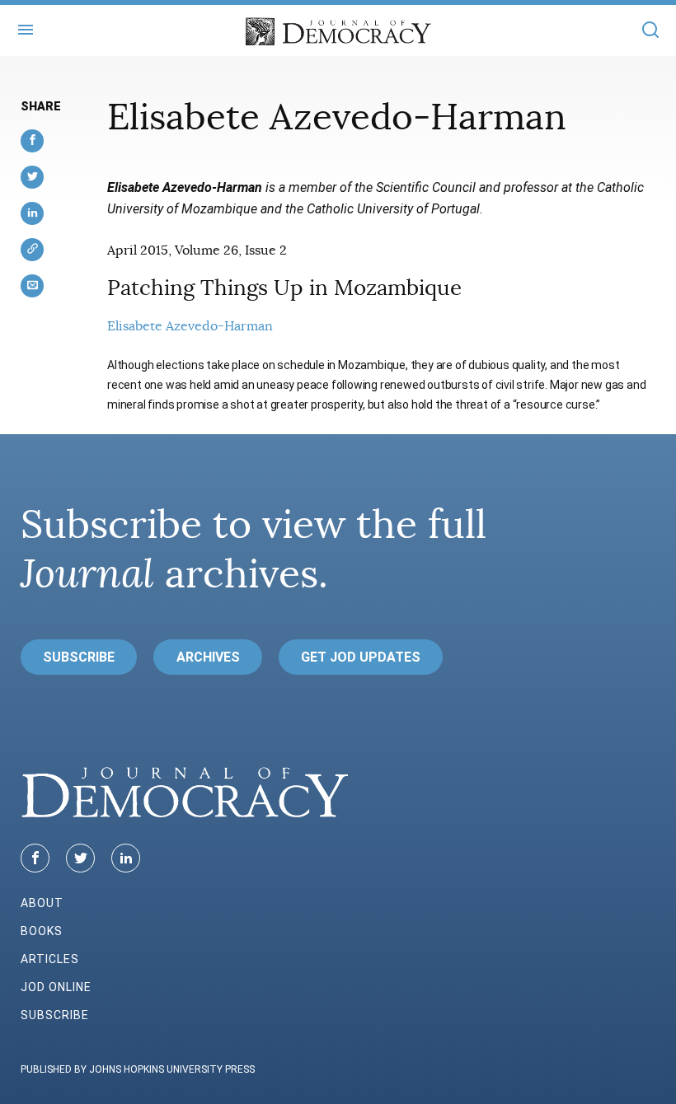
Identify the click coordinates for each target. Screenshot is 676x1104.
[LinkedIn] (125, 858)
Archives (208, 657)
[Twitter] (80, 858)
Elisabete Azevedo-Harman (190, 326)
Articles (50, 959)
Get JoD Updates (360, 657)
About (42, 903)
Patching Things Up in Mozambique (284, 288)
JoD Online (56, 987)
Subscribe (79, 657)
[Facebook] (35, 858)
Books (42, 931)
